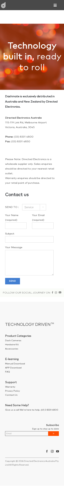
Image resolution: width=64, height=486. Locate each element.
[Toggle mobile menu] (55, 5)
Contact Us (11, 395)
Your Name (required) (11, 217)
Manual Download (15, 364)
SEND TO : (12, 207)
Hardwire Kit (12, 345)
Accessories (11, 349)
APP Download (13, 368)
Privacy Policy (12, 391)
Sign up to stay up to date (45, 429)
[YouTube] (57, 451)
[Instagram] (52, 451)
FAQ (7, 372)
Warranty (10, 387)
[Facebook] (47, 451)
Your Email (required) (38, 217)
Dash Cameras (13, 341)
